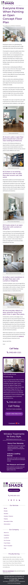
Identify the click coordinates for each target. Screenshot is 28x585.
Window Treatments (16, 25)
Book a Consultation (14, 490)
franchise (18, 583)
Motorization (7, 524)
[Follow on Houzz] (19, 500)
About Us (6, 532)
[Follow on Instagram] (11, 500)
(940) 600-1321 (15, 352)
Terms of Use (20, 578)
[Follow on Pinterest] (14, 500)
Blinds (5, 508)
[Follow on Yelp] (17, 500)
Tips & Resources (7, 25)
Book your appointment (8, 571)
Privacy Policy (14, 578)
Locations (6, 537)
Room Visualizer (8, 545)
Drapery (6, 518)
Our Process (7, 540)
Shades (6, 511)
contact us (21, 336)
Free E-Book (7, 543)
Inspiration (6, 535)
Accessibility (12, 579)
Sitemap (17, 579)
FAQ (5, 548)
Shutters (6, 513)
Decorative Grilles (8, 521)
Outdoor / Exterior (8, 516)
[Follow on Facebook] (8, 500)
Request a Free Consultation (14, 413)
